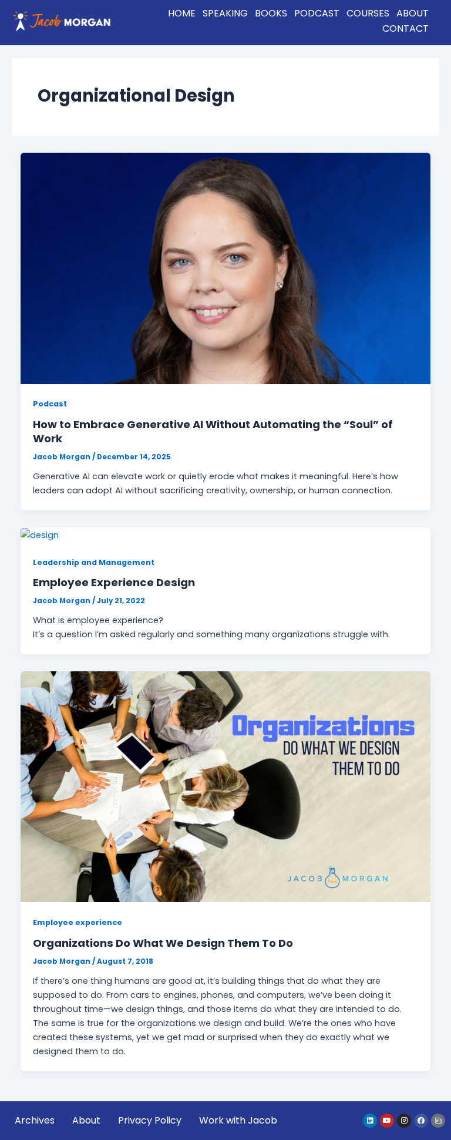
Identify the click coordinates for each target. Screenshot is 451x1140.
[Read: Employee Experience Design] (40, 534)
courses (367, 13)
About (412, 13)
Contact (405, 28)
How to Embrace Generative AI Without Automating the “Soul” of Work (213, 431)
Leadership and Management (93, 562)
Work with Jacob (238, 1120)
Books (271, 13)
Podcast (316, 13)
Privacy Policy (149, 1120)
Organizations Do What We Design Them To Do (163, 943)
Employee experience (77, 922)
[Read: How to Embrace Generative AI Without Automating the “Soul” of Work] (226, 268)
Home (182, 13)
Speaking (225, 13)
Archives (35, 1120)
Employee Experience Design (114, 582)
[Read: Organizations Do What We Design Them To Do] (226, 786)
